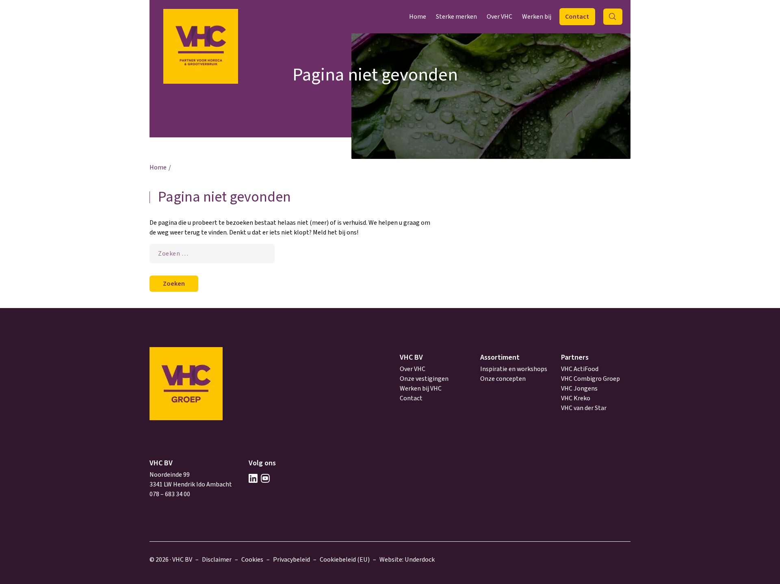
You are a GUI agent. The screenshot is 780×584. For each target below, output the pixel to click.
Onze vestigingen (424, 378)
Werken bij (536, 16)
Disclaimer (217, 559)
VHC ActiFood (579, 369)
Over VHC (499, 16)
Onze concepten (503, 378)
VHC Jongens (579, 388)
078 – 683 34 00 (170, 494)
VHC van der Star (584, 408)
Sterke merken (456, 16)
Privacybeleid (291, 559)
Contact (577, 16)
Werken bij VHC (421, 388)
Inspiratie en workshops (513, 369)
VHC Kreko (575, 398)
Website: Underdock (407, 559)
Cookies (252, 559)
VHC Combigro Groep (590, 378)
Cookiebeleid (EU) (345, 559)
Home (417, 16)
